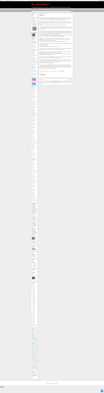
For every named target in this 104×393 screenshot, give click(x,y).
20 (33, 316)
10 (33, 287)
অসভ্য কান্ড (34, 332)
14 (33, 292)
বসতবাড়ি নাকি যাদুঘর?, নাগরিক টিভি (34, 64)
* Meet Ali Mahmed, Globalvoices (34, 60)
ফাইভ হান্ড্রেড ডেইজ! (34, 96)
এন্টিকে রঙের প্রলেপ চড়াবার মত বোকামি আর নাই (34, 116)
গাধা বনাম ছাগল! (33, 186)
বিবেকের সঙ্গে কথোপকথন (34, 103)
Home (56, 79)
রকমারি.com (33, 376)
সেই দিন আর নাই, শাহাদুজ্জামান (33, 146)
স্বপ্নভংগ (35, 367)
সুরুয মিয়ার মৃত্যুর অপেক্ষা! (36, 238)
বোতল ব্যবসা (33, 167)
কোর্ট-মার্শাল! (33, 95)
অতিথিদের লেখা (34, 328)
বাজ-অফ (34, 359)
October (33, 305)
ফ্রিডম (33, 358)
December (33, 308)
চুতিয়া (32, 349)
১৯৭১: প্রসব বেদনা (34, 370)
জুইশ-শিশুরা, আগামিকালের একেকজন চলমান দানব (34, 113)
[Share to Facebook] (62, 71)
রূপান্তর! (33, 156)
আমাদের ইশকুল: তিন (35, 335)
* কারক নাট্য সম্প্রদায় (34, 69)
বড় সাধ (35, 360)
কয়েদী (32, 187)
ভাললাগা (33, 362)
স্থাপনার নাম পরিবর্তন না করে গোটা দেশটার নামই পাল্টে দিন (34, 107)
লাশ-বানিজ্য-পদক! (33, 123)
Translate (34, 22)
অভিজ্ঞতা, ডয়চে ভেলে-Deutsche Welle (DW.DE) (34, 229)
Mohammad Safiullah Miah (51, 43)
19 (33, 315)
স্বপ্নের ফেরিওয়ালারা (34, 368)
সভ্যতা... (33, 152)
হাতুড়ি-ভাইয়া (33, 130)
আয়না (32, 337)
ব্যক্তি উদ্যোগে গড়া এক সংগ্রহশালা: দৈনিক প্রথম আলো (34, 75)
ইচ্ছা (35, 337)
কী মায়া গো (34, 344)
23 (33, 319)
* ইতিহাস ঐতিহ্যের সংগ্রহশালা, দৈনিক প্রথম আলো (34, 55)
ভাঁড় (32, 361)
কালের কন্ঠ (36, 343)
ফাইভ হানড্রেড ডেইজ (34, 197)
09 (33, 286)
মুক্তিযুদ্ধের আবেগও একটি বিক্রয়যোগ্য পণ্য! (34, 159)
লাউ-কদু (32, 364)
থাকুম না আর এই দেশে (34, 353)
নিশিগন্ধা (35, 355)
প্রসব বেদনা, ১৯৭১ (34, 254)
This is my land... (34, 92)
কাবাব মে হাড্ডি (33, 129)
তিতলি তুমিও (34, 352)
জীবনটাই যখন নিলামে (34, 351)
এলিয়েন (35, 341)
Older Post (70, 79)
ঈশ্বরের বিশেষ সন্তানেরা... (33, 196)
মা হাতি (32, 162)
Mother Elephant (34, 46)
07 (33, 284)
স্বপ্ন (32, 367)
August (33, 302)
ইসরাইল (32, 340)
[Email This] (60, 71)
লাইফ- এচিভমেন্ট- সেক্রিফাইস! (33, 111)
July (33, 301)
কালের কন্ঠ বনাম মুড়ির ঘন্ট (34, 124)
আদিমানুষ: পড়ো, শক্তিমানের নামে (33, 109)
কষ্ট (32, 343)
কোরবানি (32, 345)
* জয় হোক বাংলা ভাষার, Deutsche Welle (34, 71)
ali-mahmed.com (40, 4)
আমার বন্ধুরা (34, 336)
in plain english (34, 327)
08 (33, 285)
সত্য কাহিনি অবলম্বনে (34, 366)
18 (33, 314)
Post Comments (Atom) (58, 81)
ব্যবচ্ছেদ (32, 166)
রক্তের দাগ (33, 157)
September (33, 303)
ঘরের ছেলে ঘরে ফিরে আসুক (34, 153)
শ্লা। (35, 365)
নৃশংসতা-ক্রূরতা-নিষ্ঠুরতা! (34, 176)
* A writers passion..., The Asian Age (34, 53)
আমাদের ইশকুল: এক (35, 334)
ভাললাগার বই (33, 363)
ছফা (36, 349)
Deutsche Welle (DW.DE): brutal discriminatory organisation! (34, 206)
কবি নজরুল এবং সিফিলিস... (33, 192)
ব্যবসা (32, 360)
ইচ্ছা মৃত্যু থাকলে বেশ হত (34, 339)
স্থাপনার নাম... (33, 144)
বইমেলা (36, 358)
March (33, 296)
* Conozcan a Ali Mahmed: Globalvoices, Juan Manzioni (34, 67)
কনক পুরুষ (35, 342)
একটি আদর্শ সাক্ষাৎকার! (34, 194)
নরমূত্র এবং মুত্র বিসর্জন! (34, 141)
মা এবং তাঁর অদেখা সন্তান (34, 163)
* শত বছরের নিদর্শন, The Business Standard (34, 62)
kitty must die (33, 45)
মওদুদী (36, 363)
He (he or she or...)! (34, 221)
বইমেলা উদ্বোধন (33, 173)
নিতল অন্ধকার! (33, 177)
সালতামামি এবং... (33, 149)
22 (33, 318)
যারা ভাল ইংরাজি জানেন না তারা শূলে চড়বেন (34, 120)
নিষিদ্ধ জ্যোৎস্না (33, 356)
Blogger (57, 383)
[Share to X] (61, 71)
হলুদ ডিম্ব (33, 136)
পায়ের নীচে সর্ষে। (33, 88)
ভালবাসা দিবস (35, 361)
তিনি (32, 135)
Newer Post (41, 79)
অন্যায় (41, 72)
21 (33, 317)
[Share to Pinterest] (63, 71)
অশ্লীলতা (34, 331)
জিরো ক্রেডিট (34, 350)
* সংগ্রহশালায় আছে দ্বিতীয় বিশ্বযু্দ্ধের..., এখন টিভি (34, 58)
